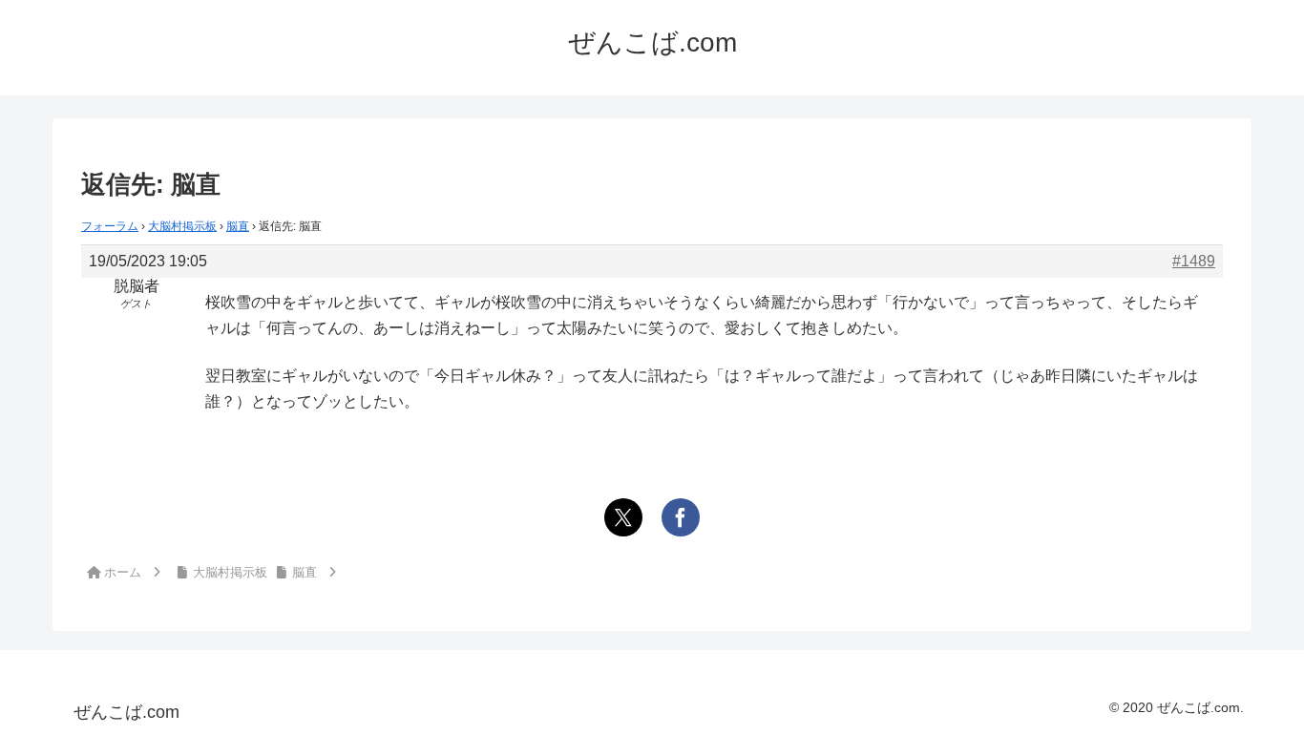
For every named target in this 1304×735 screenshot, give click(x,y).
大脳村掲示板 (182, 226)
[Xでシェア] (623, 517)
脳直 (237, 226)
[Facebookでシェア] (681, 517)
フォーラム (109, 226)
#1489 (1193, 261)
